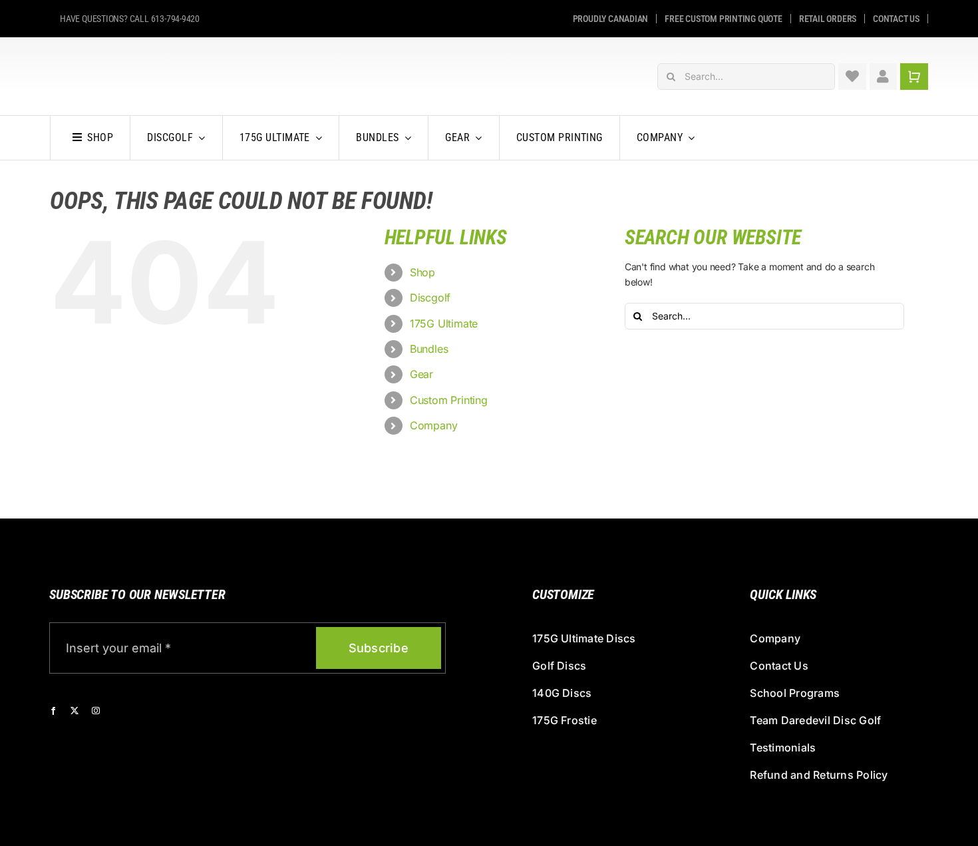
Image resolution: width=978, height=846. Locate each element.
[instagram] (96, 711)
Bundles (429, 348)
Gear (421, 374)
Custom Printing (449, 400)
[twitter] (75, 711)
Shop (422, 272)
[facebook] (53, 711)
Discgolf (430, 297)
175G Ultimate (444, 323)
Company (434, 425)
